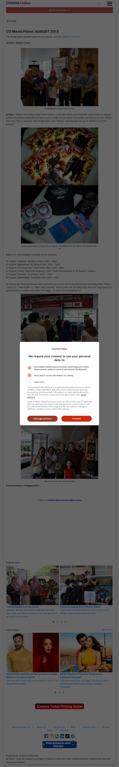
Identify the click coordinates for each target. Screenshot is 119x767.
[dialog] (59, 383)
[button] (59, 382)
